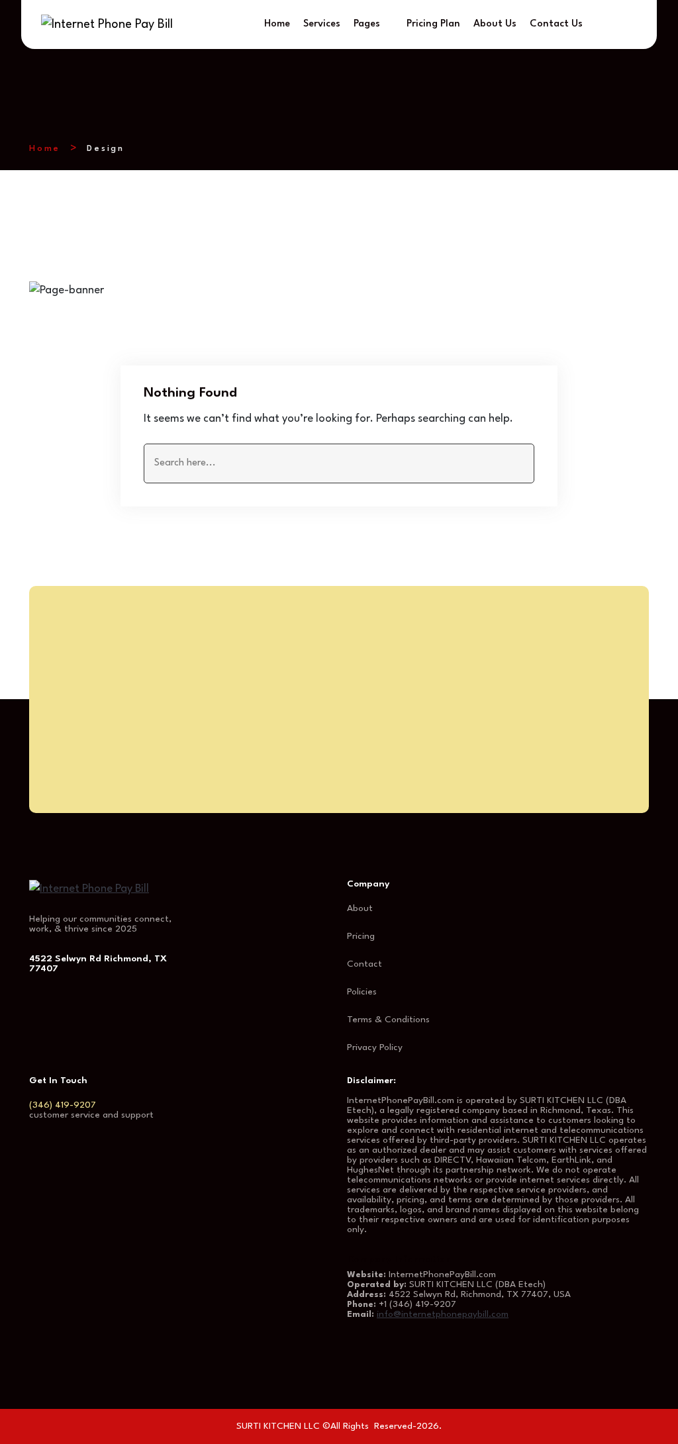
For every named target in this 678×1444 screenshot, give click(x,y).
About (360, 908)
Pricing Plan (433, 24)
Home (277, 24)
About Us (494, 24)
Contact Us (556, 24)
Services (321, 24)
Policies (362, 991)
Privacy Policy (375, 1047)
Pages (367, 24)
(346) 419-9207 (62, 1105)
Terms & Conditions (388, 1019)
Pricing (361, 936)
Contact (364, 964)
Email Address (397, 737)
